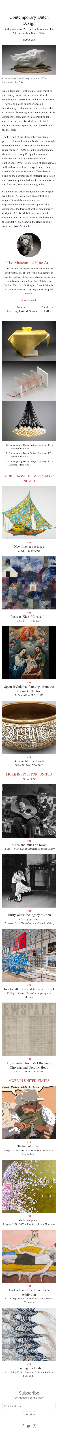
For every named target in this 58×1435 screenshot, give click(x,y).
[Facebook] (23, 1426)
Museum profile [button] (29, 299)
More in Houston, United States (29, 776)
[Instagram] (34, 1426)
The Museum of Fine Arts (29, 262)
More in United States (29, 1080)
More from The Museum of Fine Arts (29, 478)
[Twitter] (28, 1426)
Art (29, 542)
